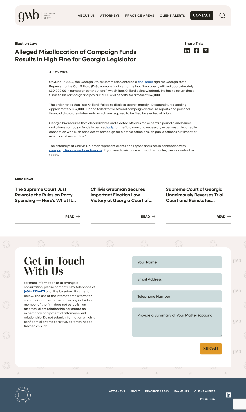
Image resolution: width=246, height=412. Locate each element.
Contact (202, 15)
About (135, 391)
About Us (86, 15)
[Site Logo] (23, 395)
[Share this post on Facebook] (196, 50)
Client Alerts (172, 15)
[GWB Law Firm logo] (37, 15)
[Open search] (222, 15)
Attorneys (110, 15)
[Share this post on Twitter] (206, 50)
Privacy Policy (207, 398)
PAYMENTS (181, 391)
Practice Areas (139, 15)
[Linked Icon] (228, 395)
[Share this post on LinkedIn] (187, 50)
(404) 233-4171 (34, 291)
